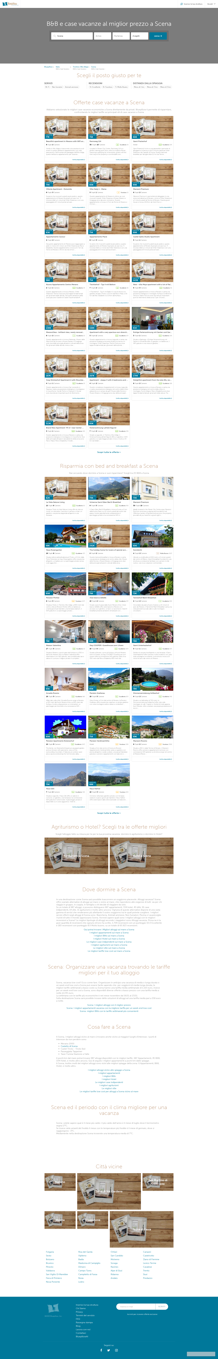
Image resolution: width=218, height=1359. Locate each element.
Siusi (145, 1274)
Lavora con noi (83, 1329)
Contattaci (81, 1333)
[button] (101, 1350)
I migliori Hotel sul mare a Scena (109, 938)
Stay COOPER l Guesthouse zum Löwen (106, 645)
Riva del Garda (85, 1252)
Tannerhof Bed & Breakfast (144, 598)
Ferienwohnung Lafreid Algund (103, 428)
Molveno (115, 1259)
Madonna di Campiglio (89, 1263)
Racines (114, 1267)
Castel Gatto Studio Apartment (146, 237)
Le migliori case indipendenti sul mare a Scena (109, 941)
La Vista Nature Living (55, 502)
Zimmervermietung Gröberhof (146, 693)
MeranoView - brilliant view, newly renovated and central (70, 332)
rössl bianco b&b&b (98, 598)
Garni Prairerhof (140, 141)
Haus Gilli (50, 789)
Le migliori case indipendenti (109, 1082)
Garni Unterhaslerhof (142, 645)
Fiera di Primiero (54, 1278)
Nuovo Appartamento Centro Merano (62, 284)
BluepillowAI (82, 1336)
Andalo (114, 1278)
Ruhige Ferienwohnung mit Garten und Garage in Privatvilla (158, 332)
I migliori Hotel (109, 1079)
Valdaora (50, 1270)
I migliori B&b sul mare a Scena (109, 935)
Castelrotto (148, 1255)
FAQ (78, 1319)
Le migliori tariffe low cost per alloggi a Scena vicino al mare (109, 1091)
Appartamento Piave (98, 237)
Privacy (79, 1312)
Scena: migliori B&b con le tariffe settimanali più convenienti (109, 1011)
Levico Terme (149, 1263)
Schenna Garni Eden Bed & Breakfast (105, 502)
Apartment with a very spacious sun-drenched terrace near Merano (118, 332)
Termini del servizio (85, 1315)
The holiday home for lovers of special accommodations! (114, 550)
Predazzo (147, 1278)
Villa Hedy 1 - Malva (98, 189)
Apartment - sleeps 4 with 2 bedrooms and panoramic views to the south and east (125, 380)
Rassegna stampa (84, 1322)
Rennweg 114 (95, 141)
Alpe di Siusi (116, 1270)
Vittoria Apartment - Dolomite (59, 189)
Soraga (114, 1263)
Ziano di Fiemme (151, 1259)
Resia (80, 1278)
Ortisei (114, 1252)
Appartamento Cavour (55, 237)
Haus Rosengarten (54, 550)
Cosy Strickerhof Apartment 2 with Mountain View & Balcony (72, 380)
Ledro (81, 1281)
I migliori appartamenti (109, 1073)
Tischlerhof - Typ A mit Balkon (102, 284)
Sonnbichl (137, 550)
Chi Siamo (81, 1308)
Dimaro (82, 1267)
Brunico (50, 1263)
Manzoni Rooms (140, 741)
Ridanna (115, 1274)
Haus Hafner (95, 789)
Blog (78, 1326)
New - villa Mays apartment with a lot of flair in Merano (156, 284)
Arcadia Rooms (52, 693)
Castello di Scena (69, 1046)
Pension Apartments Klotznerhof (60, 741)
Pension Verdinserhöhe (99, 741)
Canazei (147, 1252)
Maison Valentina (53, 645)
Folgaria (50, 1252)
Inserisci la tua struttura (87, 1305)
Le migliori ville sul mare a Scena (109, 948)
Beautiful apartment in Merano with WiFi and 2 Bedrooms (70, 141)
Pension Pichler (52, 598)
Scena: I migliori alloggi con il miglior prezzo (109, 1005)
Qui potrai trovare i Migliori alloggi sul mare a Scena (109, 929)
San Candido (117, 1255)
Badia (81, 1259)
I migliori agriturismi (109, 1085)
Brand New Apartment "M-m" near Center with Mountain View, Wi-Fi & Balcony (79, 428)
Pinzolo (49, 1267)
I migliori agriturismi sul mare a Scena (109, 945)
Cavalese (147, 1267)
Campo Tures (84, 1270)
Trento (146, 1270)
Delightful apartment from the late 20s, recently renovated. (158, 380)
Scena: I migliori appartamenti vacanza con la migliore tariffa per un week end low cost (109, 1008)
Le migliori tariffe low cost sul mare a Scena (109, 951)
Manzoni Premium (141, 189)
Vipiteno (82, 1255)
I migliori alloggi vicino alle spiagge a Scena (109, 1070)
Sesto (48, 1255)
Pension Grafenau (97, 693)
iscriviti (161, 1307)
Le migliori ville (109, 1088)
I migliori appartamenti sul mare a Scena (109, 932)
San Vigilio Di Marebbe (57, 1274)
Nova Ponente (53, 1281)
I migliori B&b (109, 1076)
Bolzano (50, 1259)
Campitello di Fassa (87, 1274)
